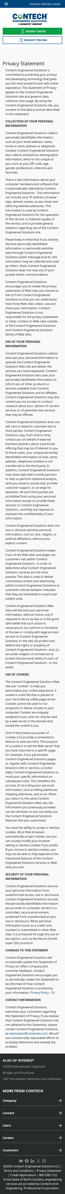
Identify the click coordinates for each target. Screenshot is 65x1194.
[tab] (32, 1101)
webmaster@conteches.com (28, 1033)
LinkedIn (32, 1161)
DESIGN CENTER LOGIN (45, 4)
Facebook (27, 1161)
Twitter (38, 1161)
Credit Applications (23, 1175)
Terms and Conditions (19, 1171)
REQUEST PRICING (35, 40)
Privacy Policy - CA (42, 993)
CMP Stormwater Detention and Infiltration (32, 1079)
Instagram (44, 1161)
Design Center (36, 31)
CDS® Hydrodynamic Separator (24, 1066)
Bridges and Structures (18, 1073)
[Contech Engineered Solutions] (32, 19)
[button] (32, 1101)
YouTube (21, 1161)
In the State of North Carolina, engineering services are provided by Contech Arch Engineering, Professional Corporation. (32, 1183)
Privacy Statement (49, 1171)
